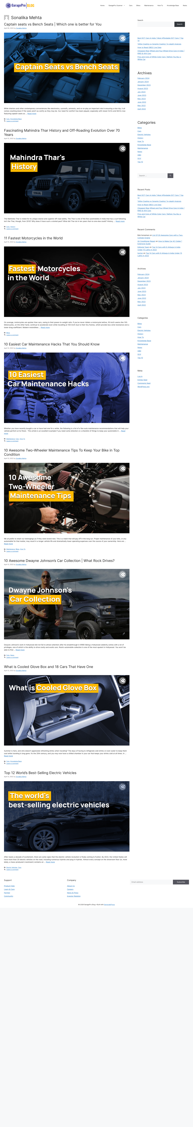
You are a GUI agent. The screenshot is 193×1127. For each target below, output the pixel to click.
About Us (71, 886)
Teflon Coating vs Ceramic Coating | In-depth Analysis (159, 44)
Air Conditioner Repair (146, 241)
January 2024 (143, 82)
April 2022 (142, 109)
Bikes (138, 5)
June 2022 (142, 102)
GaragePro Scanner (116, 5)
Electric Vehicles (11, 867)
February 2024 (143, 78)
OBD (139, 155)
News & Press (72, 893)
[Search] (170, 175)
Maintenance (148, 5)
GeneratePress (109, 905)
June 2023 (142, 95)
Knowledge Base (173, 5)
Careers (70, 889)
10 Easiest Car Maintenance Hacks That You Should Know (52, 344)
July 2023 (141, 92)
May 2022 (142, 106)
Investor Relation (74, 896)
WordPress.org (143, 387)
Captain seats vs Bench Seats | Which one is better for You (52, 24)
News (185, 5)
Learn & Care (9, 889)
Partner (7, 893)
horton (140, 253)
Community (8, 896)
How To (160, 5)
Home (102, 5)
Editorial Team (143, 247)
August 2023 (143, 89)
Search (140, 20)
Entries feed (142, 380)
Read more (31, 114)
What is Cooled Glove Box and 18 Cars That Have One (48, 667)
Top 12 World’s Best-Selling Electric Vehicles (40, 773)
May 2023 (142, 99)
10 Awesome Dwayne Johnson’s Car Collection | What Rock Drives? (59, 560)
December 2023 (144, 85)
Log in (140, 376)
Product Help (9, 886)
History (12, 227)
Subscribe (181, 882)
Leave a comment (12, 121)
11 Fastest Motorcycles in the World (33, 238)
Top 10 (140, 162)
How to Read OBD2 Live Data (149, 47)
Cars (130, 5)
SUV (139, 158)
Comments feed (144, 383)
